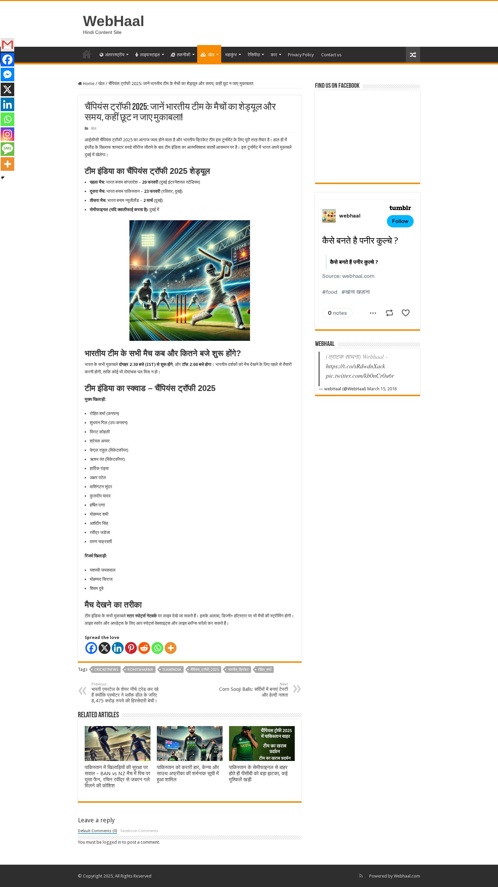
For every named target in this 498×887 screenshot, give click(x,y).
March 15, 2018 (382, 388)
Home (87, 54)
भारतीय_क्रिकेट (238, 669)
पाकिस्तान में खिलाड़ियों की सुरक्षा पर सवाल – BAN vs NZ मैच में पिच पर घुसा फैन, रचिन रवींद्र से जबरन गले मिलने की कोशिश (117, 776)
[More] (171, 648)
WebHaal (113, 21)
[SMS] (7, 149)
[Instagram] (7, 134)
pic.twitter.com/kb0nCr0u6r (360, 375)
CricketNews (106, 669)
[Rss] (361, 876)
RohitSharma (140, 669)
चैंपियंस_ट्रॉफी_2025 (204, 669)
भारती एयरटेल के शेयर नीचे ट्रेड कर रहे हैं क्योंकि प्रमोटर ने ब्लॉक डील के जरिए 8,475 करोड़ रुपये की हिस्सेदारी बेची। (125, 692)
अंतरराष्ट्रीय (114, 54)
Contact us (331, 54)
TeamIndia (171, 669)
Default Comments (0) (97, 831)
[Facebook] (91, 648)
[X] (104, 648)
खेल (211, 54)
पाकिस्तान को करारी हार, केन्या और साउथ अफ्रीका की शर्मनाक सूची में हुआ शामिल (188, 773)
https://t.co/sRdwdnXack (355, 366)
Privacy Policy (301, 54)
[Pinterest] (131, 648)
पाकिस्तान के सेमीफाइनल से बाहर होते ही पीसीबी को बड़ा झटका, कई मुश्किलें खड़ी (258, 773)
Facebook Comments (139, 831)
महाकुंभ (231, 54)
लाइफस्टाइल (150, 54)
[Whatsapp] (157, 648)
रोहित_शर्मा (264, 669)
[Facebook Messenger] (7, 74)
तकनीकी (183, 54)
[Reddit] (144, 648)
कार (274, 54)
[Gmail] (7, 44)
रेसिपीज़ (254, 54)
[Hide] (2, 177)
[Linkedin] (118, 648)
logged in (112, 842)
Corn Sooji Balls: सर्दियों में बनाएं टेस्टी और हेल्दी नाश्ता (253, 690)
